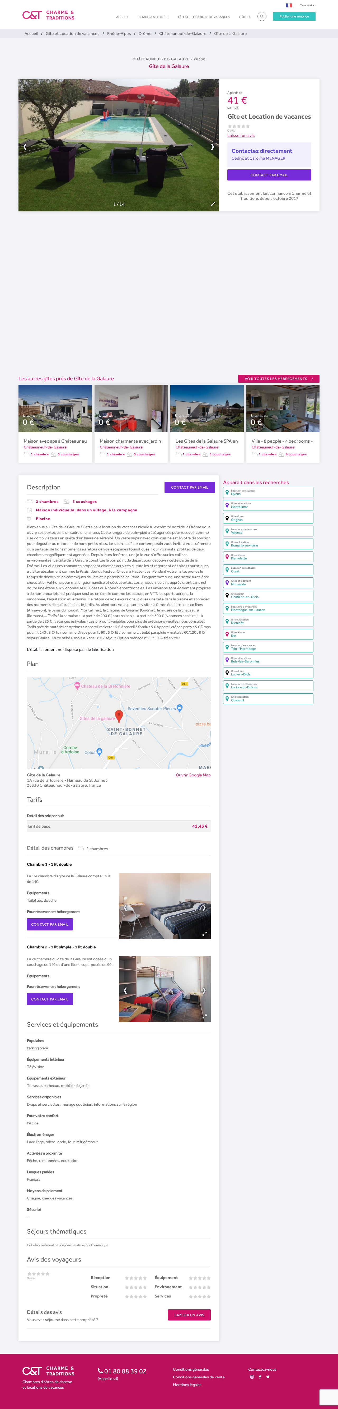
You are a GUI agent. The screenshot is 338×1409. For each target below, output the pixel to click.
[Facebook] (260, 1377)
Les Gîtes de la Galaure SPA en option (214, 441)
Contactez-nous (262, 1369)
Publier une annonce (294, 16)
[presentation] (68, 145)
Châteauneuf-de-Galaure (45, 447)
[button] (289, 5)
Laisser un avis (241, 135)
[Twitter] (268, 1377)
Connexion (308, 5)
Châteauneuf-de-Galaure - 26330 (169, 59)
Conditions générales (191, 1369)
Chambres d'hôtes (153, 17)
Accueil (122, 17)
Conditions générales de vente (199, 1377)
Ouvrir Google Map (193, 774)
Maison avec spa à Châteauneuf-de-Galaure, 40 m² (76, 441)
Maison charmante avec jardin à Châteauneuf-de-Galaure (159, 441)
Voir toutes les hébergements (276, 379)
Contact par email (269, 175)
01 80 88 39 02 (125, 1371)
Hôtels (245, 17)
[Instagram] (252, 1377)
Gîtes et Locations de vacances (204, 17)
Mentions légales (187, 1384)
